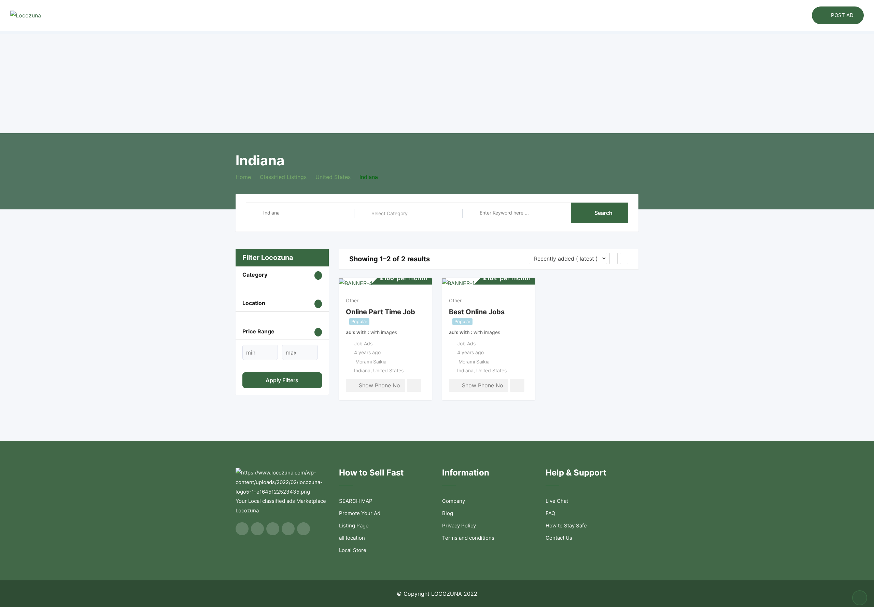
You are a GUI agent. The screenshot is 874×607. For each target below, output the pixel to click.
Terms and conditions (468, 538)
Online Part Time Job (380, 312)
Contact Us (559, 538)
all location (352, 538)
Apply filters (282, 380)
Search (603, 212)
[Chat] (792, 15)
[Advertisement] (437, 82)
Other (352, 300)
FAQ (550, 513)
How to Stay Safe (566, 525)
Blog (447, 513)
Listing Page (354, 525)
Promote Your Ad (359, 513)
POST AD (842, 15)
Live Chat (557, 501)
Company (453, 501)
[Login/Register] (803, 15)
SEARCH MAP (355, 501)
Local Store (352, 550)
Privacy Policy (459, 525)
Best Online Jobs (477, 312)
